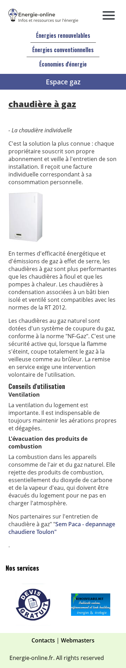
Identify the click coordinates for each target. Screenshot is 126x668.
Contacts (43, 640)
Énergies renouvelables (63, 35)
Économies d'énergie (63, 64)
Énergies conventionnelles (63, 50)
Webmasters (77, 640)
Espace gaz (63, 81)
